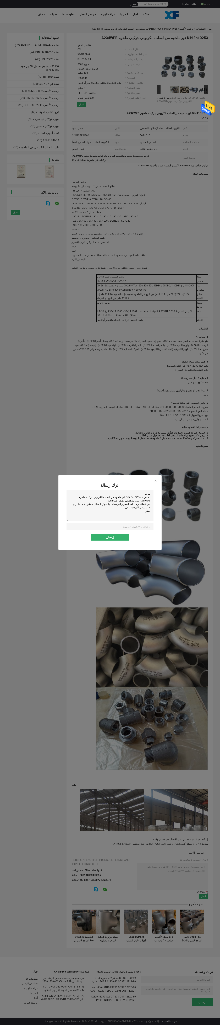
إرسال (110, 537)
